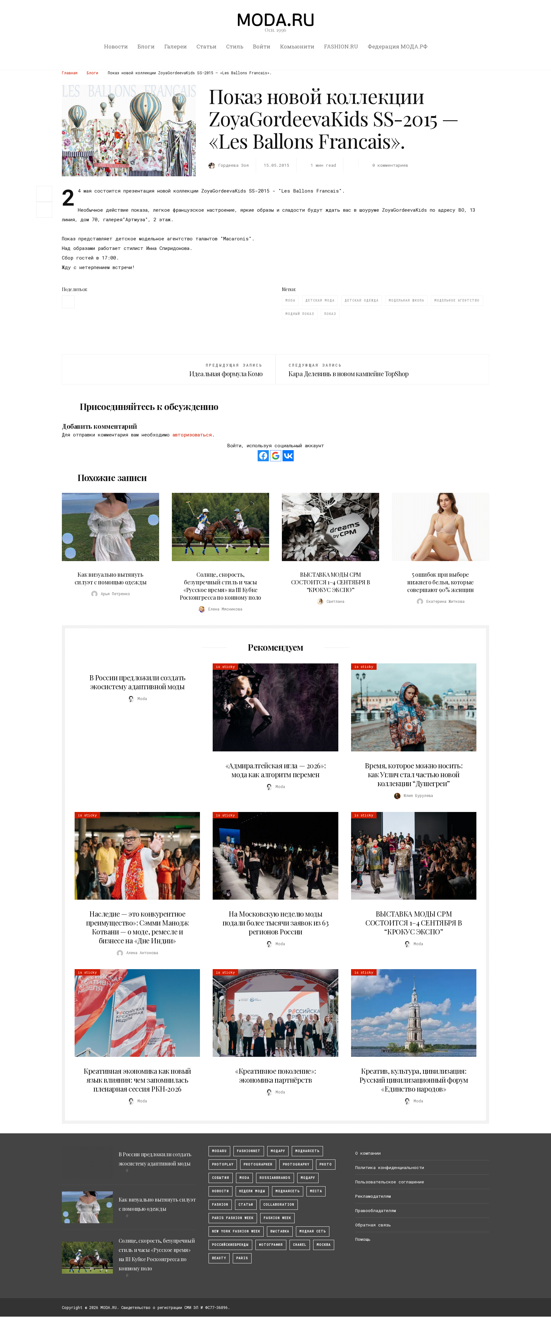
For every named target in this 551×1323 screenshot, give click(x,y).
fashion (220, 1204)
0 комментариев (390, 165)
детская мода (319, 300)
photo (326, 1164)
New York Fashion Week (236, 1231)
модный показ (299, 314)
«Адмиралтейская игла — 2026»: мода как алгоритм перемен (275, 770)
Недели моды (252, 1191)
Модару (308, 1178)
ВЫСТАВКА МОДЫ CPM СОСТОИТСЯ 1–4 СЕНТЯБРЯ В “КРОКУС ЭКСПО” (330, 582)
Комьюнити (297, 46)
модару (278, 1151)
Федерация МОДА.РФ (398, 46)
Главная (69, 72)
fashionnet (249, 1151)
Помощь (363, 1239)
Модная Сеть (312, 1231)
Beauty (219, 1258)
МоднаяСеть (307, 1151)
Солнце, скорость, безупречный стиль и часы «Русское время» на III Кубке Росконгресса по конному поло (220, 586)
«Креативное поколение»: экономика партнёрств (275, 1075)
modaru (219, 1151)
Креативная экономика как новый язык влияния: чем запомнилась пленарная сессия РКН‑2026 (137, 1079)
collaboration (278, 1204)
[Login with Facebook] (263, 455)
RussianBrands (275, 1178)
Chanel (299, 1245)
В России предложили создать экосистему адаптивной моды (137, 682)
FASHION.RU (341, 46)
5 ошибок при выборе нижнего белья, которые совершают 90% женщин (440, 582)
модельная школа (406, 300)
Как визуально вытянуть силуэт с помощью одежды (111, 578)
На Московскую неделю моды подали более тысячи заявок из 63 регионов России (276, 922)
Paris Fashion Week (232, 1218)
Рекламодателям (373, 1196)
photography (296, 1164)
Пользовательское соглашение (389, 1182)
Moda (290, 300)
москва (324, 1245)
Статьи (206, 46)
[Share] (44, 193)
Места (316, 1191)
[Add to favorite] (45, 210)
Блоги (146, 46)
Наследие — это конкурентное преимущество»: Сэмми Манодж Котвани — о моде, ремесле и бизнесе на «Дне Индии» (137, 927)
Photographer (258, 1164)
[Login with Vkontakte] (288, 455)
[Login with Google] (275, 455)
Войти (261, 46)
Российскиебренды (230, 1245)
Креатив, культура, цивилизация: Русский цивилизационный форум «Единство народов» (413, 1079)
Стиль (234, 46)
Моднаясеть (288, 1191)
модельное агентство (457, 300)
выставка (279, 1231)
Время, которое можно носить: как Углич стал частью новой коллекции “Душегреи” (413, 774)
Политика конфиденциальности (389, 1167)
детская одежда (361, 300)
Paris (242, 1258)
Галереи (175, 46)
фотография (271, 1245)
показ (330, 314)
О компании (368, 1153)
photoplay (222, 1164)
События (220, 1178)
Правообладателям (375, 1210)
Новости (116, 46)
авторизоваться (192, 434)
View (106, 527)
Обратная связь (373, 1225)
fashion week (277, 1218)
